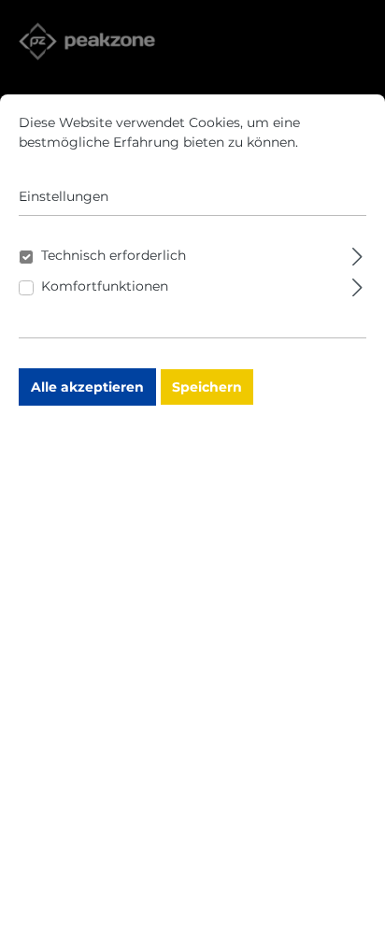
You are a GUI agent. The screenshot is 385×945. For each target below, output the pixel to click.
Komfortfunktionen (104, 286)
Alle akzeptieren (87, 387)
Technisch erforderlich (113, 255)
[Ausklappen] (357, 253)
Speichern (207, 387)
